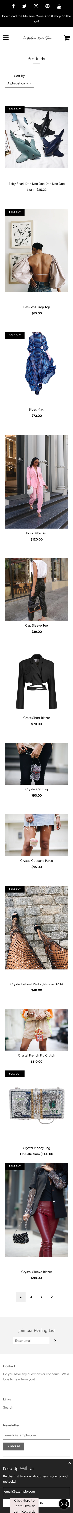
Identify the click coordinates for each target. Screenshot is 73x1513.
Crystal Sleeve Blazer (36, 1272)
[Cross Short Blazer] (36, 681)
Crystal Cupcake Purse (36, 861)
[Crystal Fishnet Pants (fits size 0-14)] (36, 927)
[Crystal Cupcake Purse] (36, 835)
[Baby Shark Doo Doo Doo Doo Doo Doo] (36, 137)
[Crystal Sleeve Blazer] (36, 1210)
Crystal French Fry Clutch (36, 1055)
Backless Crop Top (36, 307)
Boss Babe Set (36, 533)
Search (8, 1407)
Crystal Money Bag (36, 1148)
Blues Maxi (36, 409)
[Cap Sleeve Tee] (36, 589)
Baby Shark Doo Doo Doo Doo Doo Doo (37, 184)
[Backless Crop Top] (36, 250)
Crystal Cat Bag (36, 789)
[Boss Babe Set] (36, 482)
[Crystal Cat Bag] (36, 764)
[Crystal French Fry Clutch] (36, 1030)
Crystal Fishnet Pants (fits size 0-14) (36, 984)
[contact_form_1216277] (64, 1504)
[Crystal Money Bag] (36, 1101)
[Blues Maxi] (36, 363)
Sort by (19, 76)
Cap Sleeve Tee (36, 625)
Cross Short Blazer (36, 718)
